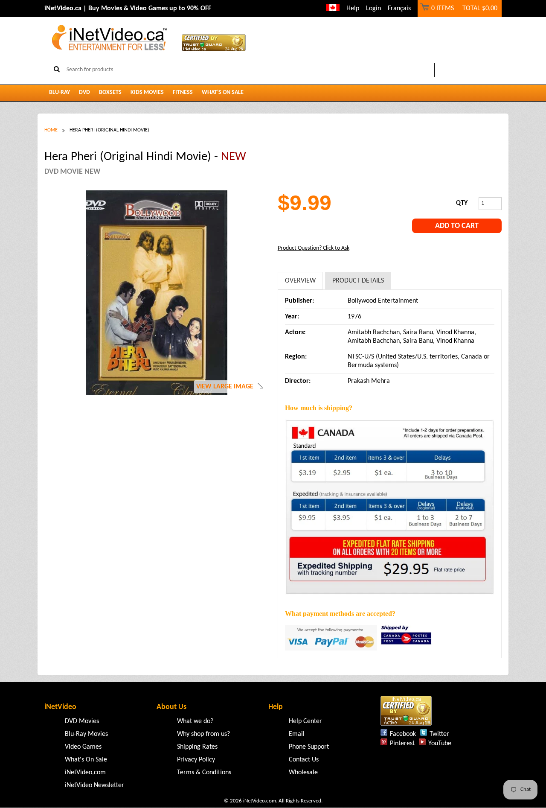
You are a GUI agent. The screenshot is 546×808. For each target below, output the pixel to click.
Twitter (439, 734)
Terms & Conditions (204, 772)
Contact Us (304, 759)
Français (399, 8)
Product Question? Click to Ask (313, 248)
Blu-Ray (59, 92)
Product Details (358, 280)
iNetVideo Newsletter (94, 785)
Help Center (305, 721)
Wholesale (303, 772)
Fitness (183, 92)
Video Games (83, 747)
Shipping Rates (197, 747)
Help (352, 8)
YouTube (439, 743)
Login (373, 8)
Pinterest (402, 743)
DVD (84, 92)
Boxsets (110, 92)
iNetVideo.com (85, 772)
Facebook (403, 734)
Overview (300, 280)
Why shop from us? (203, 734)
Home (51, 130)
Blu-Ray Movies (86, 734)
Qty (462, 203)
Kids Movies (147, 92)
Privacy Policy (196, 759)
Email (297, 734)
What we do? (195, 721)
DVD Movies (82, 721)
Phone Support (309, 747)
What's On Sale (223, 92)
